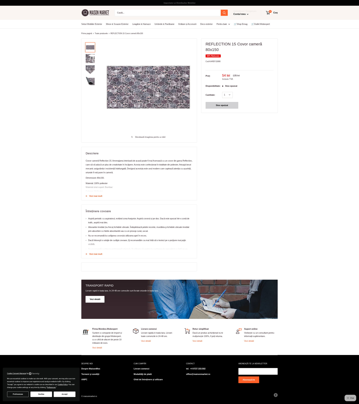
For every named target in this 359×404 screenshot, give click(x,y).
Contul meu (239, 14)
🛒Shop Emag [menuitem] (240, 24)
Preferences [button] (51, 387)
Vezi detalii (97, 347)
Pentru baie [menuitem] (222, 24)
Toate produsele (101, 33)
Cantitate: (210, 95)
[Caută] (224, 13)
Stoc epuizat (222, 105)
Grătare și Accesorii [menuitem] (187, 24)
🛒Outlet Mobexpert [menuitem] (260, 24)
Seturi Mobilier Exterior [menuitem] (91, 24)
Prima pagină (86, 33)
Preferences (18, 394)
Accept (65, 394)
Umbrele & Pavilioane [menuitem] (164, 24)
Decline (41, 394)
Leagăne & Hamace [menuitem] (141, 24)
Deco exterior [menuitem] (206, 24)
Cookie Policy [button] (63, 385)
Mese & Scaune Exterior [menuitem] (117, 24)
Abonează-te (249, 380)
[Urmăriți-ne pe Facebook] (276, 395)
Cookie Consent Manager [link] (16, 373)
